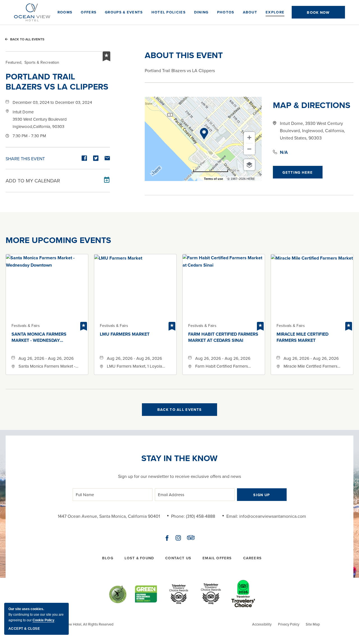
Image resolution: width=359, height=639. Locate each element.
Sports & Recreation (32, 62)
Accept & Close (24, 629)
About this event (184, 55)
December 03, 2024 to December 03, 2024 (52, 102)
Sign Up (261, 495)
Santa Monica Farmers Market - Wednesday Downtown (38, 337)
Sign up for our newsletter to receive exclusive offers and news (179, 476)
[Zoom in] (249, 137)
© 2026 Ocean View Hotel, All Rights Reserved (76, 624)
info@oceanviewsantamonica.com (272, 516)
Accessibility (261, 624)
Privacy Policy (288, 624)
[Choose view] (249, 164)
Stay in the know (179, 458)
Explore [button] (275, 12)
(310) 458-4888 (200, 516)
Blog (107, 558)
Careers (252, 558)
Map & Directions (311, 105)
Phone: (178, 516)
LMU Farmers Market (124, 334)
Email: (232, 516)
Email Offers (217, 558)
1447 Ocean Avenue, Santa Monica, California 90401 (109, 516)
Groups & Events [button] (124, 12)
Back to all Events (27, 39)
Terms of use (213, 178)
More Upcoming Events (58, 240)
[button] (318, 12)
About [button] (250, 12)
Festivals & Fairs (25, 325)
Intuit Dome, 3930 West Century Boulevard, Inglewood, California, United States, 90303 (312, 130)
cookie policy (43, 620)
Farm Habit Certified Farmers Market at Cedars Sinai (223, 337)
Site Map (313, 624)
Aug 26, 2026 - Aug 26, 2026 (46, 358)
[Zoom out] (249, 149)
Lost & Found (139, 558)
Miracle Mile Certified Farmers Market (302, 337)
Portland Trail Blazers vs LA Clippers (57, 82)
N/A (284, 152)
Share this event (25, 158)
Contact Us (178, 558)
